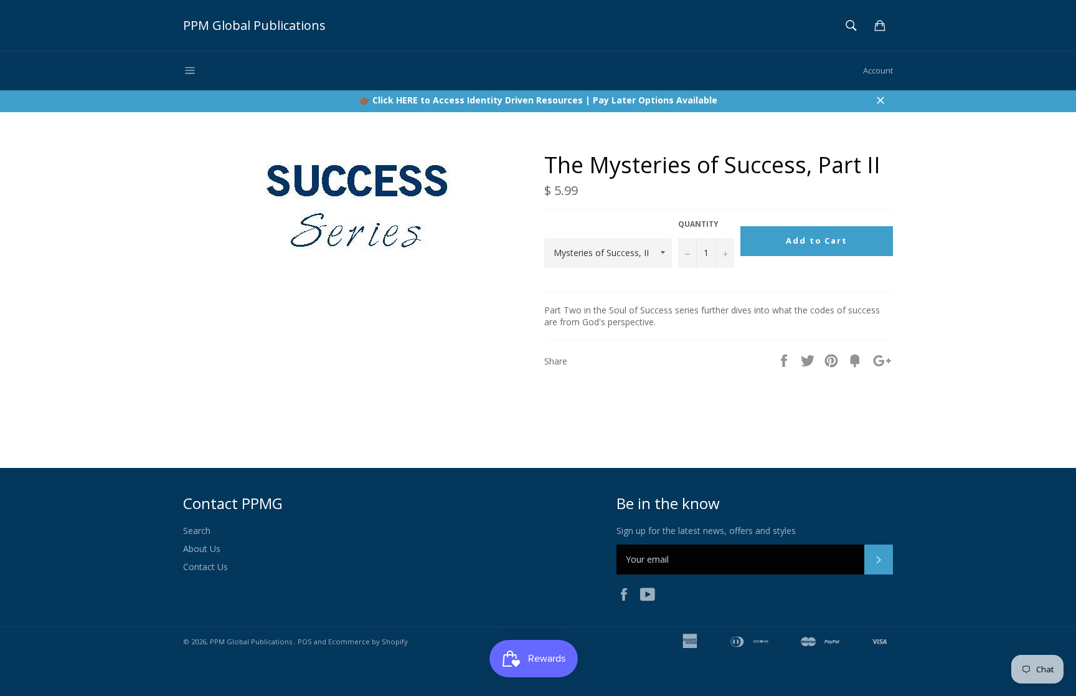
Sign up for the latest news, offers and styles (706, 530)
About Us (201, 549)
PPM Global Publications (254, 25)
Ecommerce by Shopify (368, 641)
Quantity (698, 224)
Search (196, 530)
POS (305, 641)
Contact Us (205, 567)
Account (878, 70)
